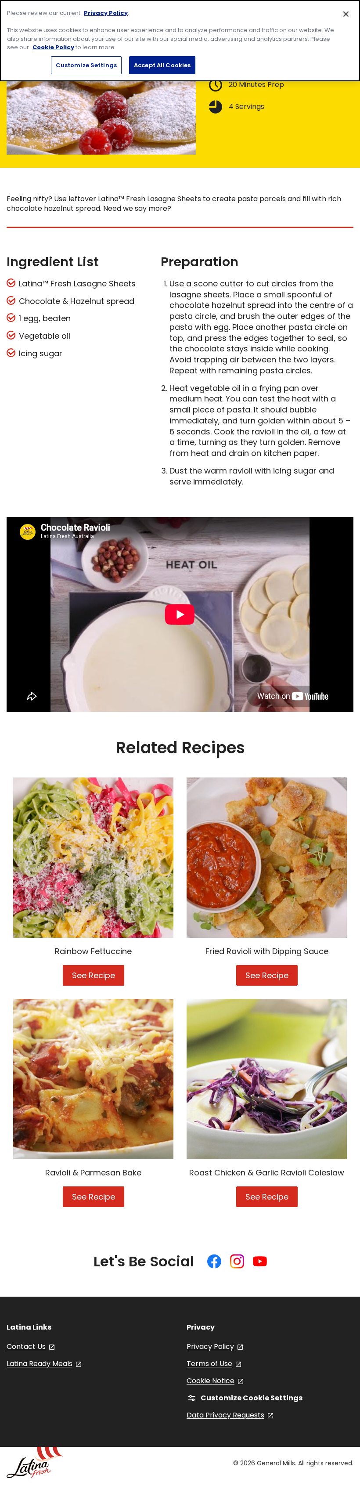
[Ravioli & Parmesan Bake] (93, 1079)
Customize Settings (86, 65)
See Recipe (98, 978)
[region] (180, 40)
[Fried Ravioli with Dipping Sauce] (267, 857)
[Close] (346, 14)
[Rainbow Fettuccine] (93, 857)
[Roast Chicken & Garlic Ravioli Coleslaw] (267, 1079)
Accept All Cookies (162, 65)
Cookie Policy (53, 47)
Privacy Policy (106, 13)
